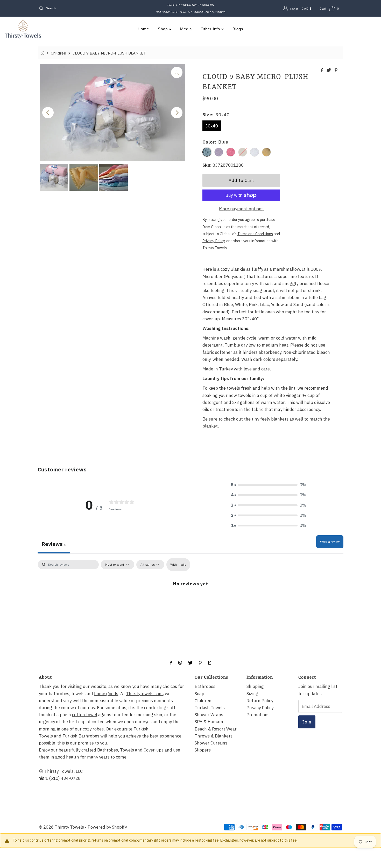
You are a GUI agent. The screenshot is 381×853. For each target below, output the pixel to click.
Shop (163, 29)
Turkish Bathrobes (80, 736)
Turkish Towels (210, 707)
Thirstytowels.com (144, 693)
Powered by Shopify (107, 827)
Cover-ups (154, 750)
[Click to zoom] (176, 72)
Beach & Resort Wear (216, 729)
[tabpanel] (190, 599)
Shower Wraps (209, 714)
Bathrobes (107, 750)
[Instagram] (180, 662)
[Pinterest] (200, 662)
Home (143, 29)
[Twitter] (190, 662)
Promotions (258, 714)
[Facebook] (171, 662)
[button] (268, 484)
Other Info (211, 29)
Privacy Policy (259, 707)
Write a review (330, 542)
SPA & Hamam (209, 722)
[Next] (176, 112)
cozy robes (93, 729)
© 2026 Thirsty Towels (61, 827)
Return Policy (259, 700)
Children (58, 53)
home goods (106, 693)
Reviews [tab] (53, 543)
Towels (127, 750)
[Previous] (48, 112)
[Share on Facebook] (322, 70)
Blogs (237, 29)
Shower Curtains (211, 743)
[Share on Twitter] (329, 70)
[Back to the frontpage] (43, 53)
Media (186, 29)
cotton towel (84, 714)
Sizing (252, 693)
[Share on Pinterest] (336, 70)
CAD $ (307, 8)
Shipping (255, 686)
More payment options (241, 209)
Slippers (203, 750)
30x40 (211, 126)
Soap (199, 693)
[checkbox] (178, 564)
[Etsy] (209, 662)
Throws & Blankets (213, 736)
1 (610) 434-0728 (63, 778)
